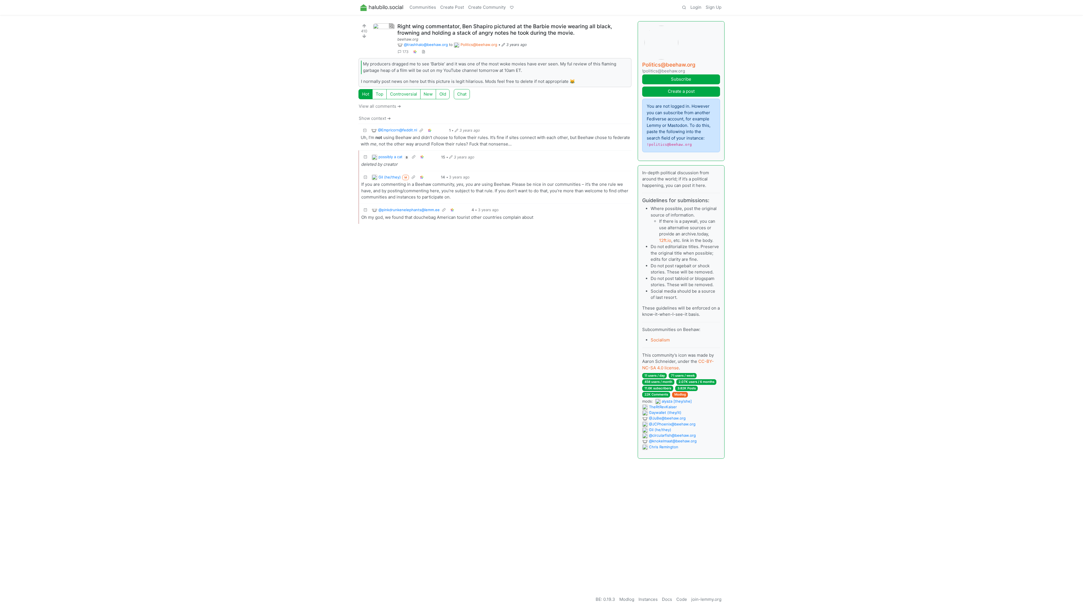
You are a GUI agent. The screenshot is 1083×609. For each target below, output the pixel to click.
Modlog (680, 394)
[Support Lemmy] (512, 7)
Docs (667, 599)
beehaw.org (407, 39)
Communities (423, 7)
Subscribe (681, 79)
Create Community (487, 7)
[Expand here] (383, 34)
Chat (461, 94)
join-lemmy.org (706, 599)
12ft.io (665, 240)
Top (379, 94)
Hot (365, 94)
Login (695, 7)
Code (681, 599)
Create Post (452, 7)
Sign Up (713, 7)
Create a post (681, 91)
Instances (648, 599)
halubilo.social (386, 7)
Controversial (403, 94)
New (428, 94)
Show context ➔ (375, 118)
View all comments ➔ (380, 106)
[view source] (423, 52)
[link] (415, 52)
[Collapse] (365, 130)
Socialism (660, 340)
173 (405, 51)
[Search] (684, 7)
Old (442, 94)
